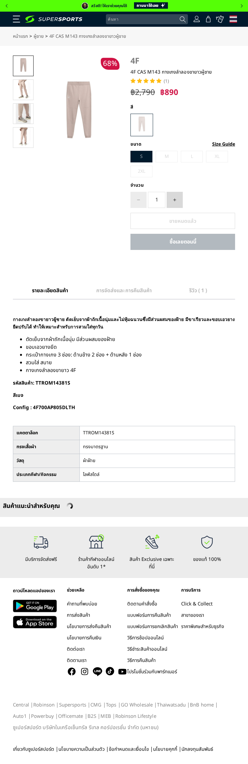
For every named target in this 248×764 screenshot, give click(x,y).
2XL (141, 171)
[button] (6, 5)
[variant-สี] (141, 125)
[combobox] (147, 19)
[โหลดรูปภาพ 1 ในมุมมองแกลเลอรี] (23, 66)
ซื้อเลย (183, 242)
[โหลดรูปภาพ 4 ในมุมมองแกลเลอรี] (23, 137)
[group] (124, 5)
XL (217, 156)
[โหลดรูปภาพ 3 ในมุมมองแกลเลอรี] (23, 113)
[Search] (183, 19)
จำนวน (137, 185)
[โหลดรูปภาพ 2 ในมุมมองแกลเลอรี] (23, 89)
